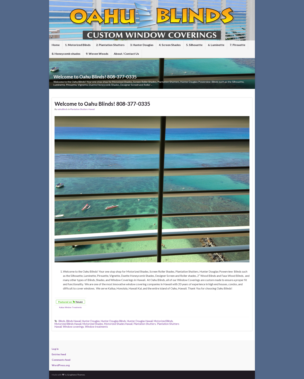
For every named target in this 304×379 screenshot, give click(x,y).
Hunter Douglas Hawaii (140, 321)
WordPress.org (61, 365)
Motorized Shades (93, 323)
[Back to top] (296, 371)
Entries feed (59, 354)
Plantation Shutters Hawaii (82, 109)
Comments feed (61, 359)
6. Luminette (216, 44)
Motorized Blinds (163, 321)
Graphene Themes (76, 374)
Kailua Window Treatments (70, 307)
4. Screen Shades (170, 44)
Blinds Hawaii (73, 321)
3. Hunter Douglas (141, 44)
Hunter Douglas (91, 321)
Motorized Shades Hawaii (118, 323)
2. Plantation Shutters (110, 44)
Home (56, 44)
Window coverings (73, 326)
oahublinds (62, 109)
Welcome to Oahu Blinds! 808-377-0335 (95, 77)
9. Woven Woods (97, 53)
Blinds (62, 321)
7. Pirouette (237, 44)
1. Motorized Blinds (78, 44)
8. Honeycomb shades (66, 53)
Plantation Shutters (145, 323)
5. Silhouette (194, 44)
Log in (55, 348)
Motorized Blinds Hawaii (68, 323)
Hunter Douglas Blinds (113, 321)
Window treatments (96, 326)
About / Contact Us (126, 53)
